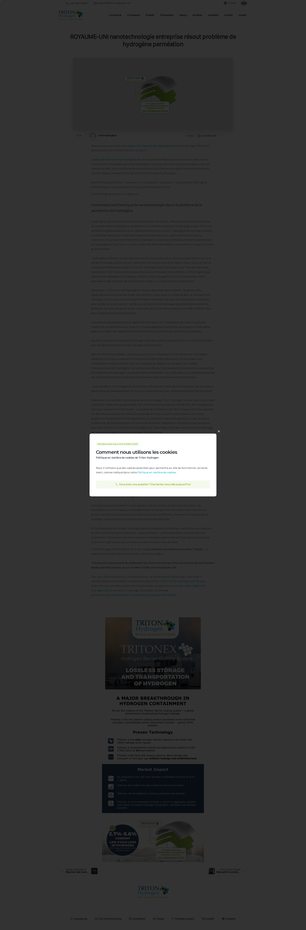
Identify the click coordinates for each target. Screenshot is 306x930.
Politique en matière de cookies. (157, 472)
